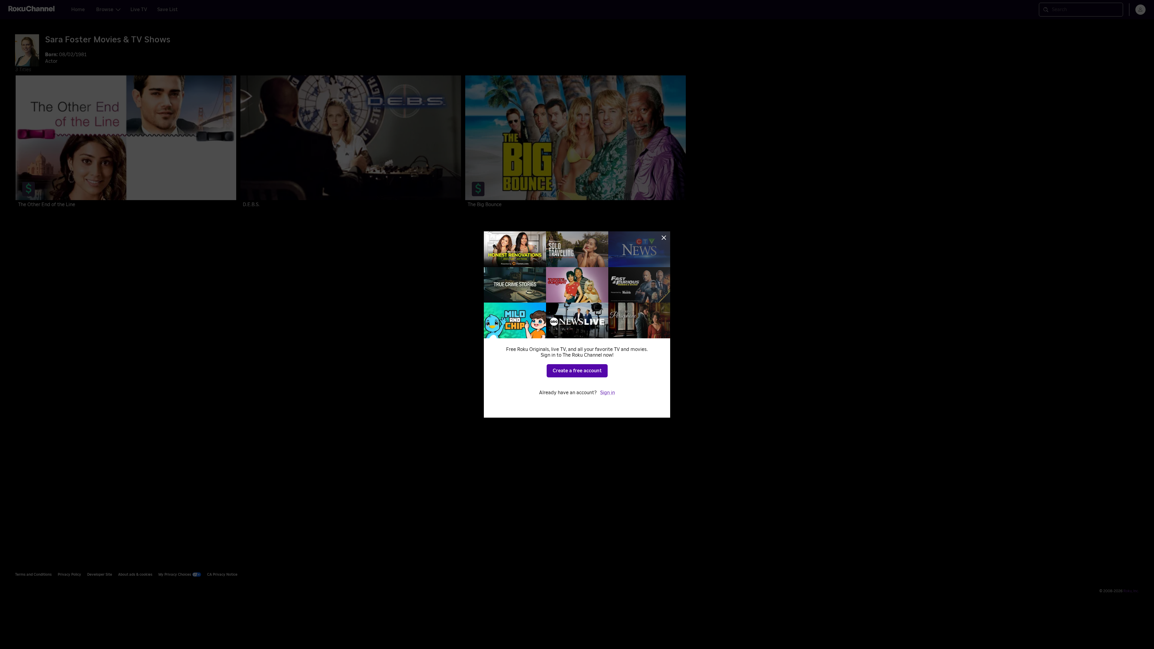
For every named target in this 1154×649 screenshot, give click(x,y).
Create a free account (577, 370)
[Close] (664, 237)
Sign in (607, 392)
